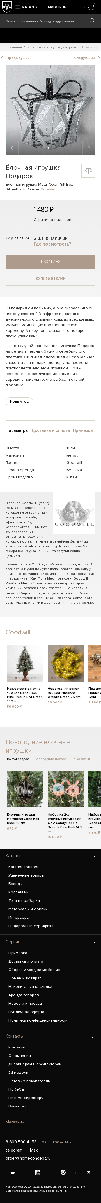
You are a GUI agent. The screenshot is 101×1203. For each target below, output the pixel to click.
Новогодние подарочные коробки (62, 759)
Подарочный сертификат (31, 925)
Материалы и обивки (28, 909)
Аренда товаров (23, 995)
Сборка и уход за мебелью (34, 969)
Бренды (15, 883)
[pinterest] (63, 1173)
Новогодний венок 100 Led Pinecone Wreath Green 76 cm (64, 692)
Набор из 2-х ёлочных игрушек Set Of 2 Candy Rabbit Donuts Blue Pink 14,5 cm (65, 818)
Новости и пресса (25, 1003)
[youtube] (37, 1173)
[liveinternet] (88, 1173)
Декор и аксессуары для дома (52, 47)
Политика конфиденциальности (38, 1020)
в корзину (50, 262)
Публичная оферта (26, 1011)
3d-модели (18, 1072)
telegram (14, 1150)
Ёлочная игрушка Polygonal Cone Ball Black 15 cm (23, 818)
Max (34, 1150)
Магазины (57, 6)
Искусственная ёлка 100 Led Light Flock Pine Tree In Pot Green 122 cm (25, 692)
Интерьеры (18, 917)
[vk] (12, 1173)
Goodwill (47, 189)
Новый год (19, 402)
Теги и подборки (24, 900)
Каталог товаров (24, 866)
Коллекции (18, 892)
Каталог (13, 855)
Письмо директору (25, 1097)
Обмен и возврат (24, 978)
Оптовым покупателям (29, 1081)
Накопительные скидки (30, 986)
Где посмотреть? (52, 244)
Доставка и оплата (25, 961)
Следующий (84, 58)
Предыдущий (17, 58)
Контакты (15, 1036)
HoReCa (16, 1089)
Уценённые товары (26, 875)
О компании (19, 1055)
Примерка (17, 952)
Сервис (13, 941)
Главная (15, 47)
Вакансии (17, 1106)
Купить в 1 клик (50, 278)
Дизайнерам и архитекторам (35, 1064)
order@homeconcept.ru (28, 1158)
